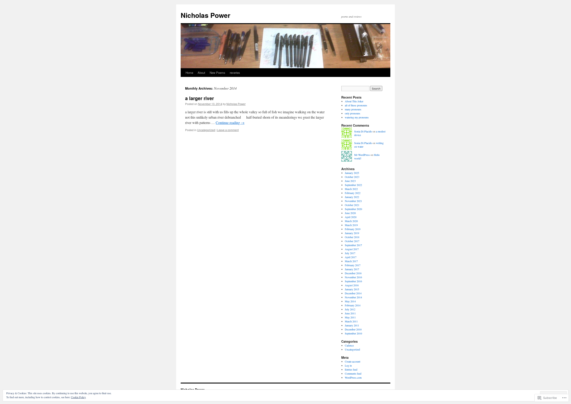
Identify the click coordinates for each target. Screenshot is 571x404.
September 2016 (353, 281)
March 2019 (351, 225)
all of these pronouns (356, 105)
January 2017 (352, 269)
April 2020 (350, 217)
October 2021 (352, 205)
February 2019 (352, 229)
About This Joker (354, 101)
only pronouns (352, 113)
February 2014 (352, 305)
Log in (348, 365)
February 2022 (352, 193)
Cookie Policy (78, 397)
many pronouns (353, 109)
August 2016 (352, 285)
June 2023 (350, 181)
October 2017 (352, 241)
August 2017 (352, 249)
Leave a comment (228, 130)
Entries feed (351, 369)
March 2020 (351, 221)
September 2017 (353, 245)
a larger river (199, 98)
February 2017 (352, 265)
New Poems (217, 72)
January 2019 (352, 233)
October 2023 (352, 177)
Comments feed (353, 373)
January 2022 (352, 197)
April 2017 (350, 257)
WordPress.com (353, 377)
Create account (352, 361)
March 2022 (351, 189)
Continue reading (230, 122)
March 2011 (351, 321)
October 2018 (352, 237)
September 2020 (353, 209)
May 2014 (350, 301)
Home (189, 72)
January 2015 (352, 289)
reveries (235, 72)
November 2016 (353, 277)
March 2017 (351, 261)
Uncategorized (206, 130)
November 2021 (353, 201)
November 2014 (353, 297)
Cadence (349, 345)
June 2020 (350, 213)
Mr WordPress (362, 155)
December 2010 (353, 329)
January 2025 (352, 173)
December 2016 (353, 273)
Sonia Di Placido (363, 131)
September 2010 (353, 333)
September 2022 (353, 185)
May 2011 (350, 317)
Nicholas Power (205, 15)
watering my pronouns (357, 117)
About (201, 72)
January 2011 (352, 325)
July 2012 (350, 309)
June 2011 (350, 313)
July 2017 (350, 253)
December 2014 (353, 293)
